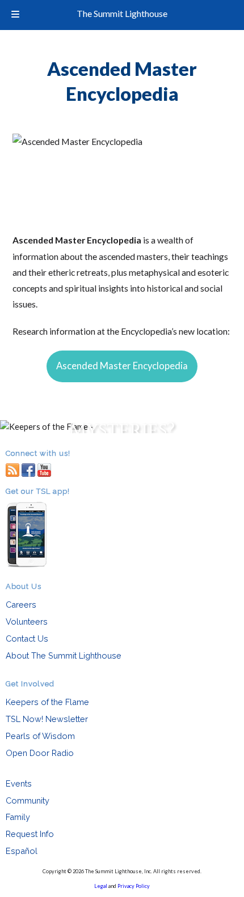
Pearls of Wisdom (40, 736)
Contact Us (27, 638)
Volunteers (27, 621)
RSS (12, 469)
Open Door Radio (40, 753)
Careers (21, 604)
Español (21, 851)
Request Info (30, 834)
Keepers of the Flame (47, 702)
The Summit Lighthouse (122, 13)
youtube (44, 469)
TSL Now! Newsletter (47, 719)
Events (19, 783)
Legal (100, 886)
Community (27, 800)
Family (18, 817)
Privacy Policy (133, 886)
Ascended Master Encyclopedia (122, 365)
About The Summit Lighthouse (63, 655)
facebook (28, 469)
